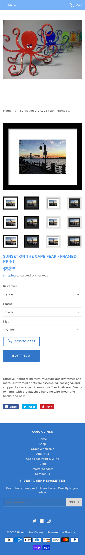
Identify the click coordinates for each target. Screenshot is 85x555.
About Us (42, 453)
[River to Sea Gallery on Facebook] (41, 521)
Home (7, 110)
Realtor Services (42, 468)
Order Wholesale (42, 448)
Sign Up (74, 502)
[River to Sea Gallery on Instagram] (49, 521)
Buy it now (21, 355)
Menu (12, 5)
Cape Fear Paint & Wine (42, 458)
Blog (42, 463)
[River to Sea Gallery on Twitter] (34, 521)
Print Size (10, 286)
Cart (79, 5)
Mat (6, 321)
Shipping (9, 275)
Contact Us (42, 473)
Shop (42, 443)
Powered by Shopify (61, 532)
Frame (8, 304)
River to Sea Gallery (30, 532)
